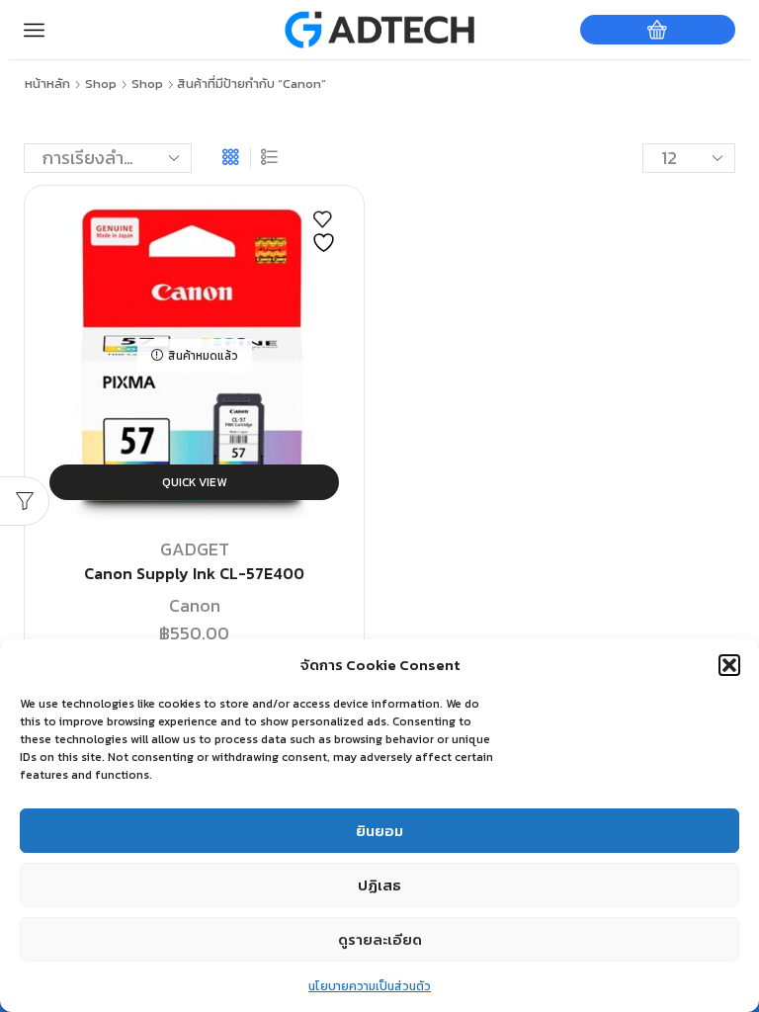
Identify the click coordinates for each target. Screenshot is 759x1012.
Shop (101, 84)
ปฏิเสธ (379, 885)
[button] (729, 665)
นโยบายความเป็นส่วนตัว (369, 986)
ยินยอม (379, 830)
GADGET (194, 549)
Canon (194, 605)
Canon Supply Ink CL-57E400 (194, 573)
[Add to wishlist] (326, 232)
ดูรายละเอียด (380, 939)
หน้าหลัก (47, 84)
